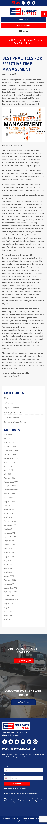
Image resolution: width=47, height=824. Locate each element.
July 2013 (7, 607)
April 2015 (8, 548)
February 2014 (10, 580)
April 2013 (8, 619)
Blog (6, 398)
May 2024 (8, 474)
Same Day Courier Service (15, 422)
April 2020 (8, 517)
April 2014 (8, 572)
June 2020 (8, 513)
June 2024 (8, 470)
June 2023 (8, 497)
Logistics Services (11, 407)
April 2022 (8, 505)
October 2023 (10, 486)
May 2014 (8, 568)
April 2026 (8, 439)
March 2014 (9, 576)
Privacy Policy (24, 821)
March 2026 (9, 442)
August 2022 (9, 501)
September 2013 (11, 599)
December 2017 (10, 537)
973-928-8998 (13, 735)
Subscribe (17, 784)
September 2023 (11, 490)
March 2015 (9, 552)
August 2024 (9, 462)
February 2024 (10, 478)
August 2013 (9, 603)
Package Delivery (11, 417)
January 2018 (9, 533)
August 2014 (9, 556)
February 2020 (10, 521)
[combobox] (7, 778)
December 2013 (10, 588)
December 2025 (11, 450)
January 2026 (10, 446)
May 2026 (8, 435)
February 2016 (10, 541)
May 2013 (8, 615)
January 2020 (10, 525)
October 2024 (10, 454)
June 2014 (8, 564)
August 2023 (9, 493)
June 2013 (8, 611)
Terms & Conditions (38, 818)
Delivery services (11, 403)
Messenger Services (12, 412)
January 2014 (9, 584)
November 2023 (10, 482)
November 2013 (10, 592)
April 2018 (8, 529)
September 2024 (11, 458)
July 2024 (8, 466)
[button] (44, 14)
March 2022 (9, 509)
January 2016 (9, 544)
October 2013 (9, 596)
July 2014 (7, 560)
